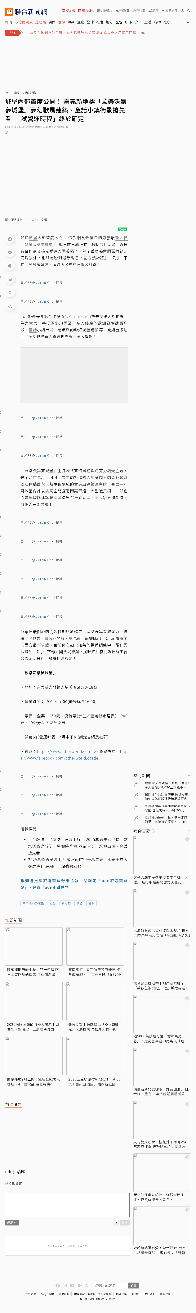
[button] (182, 10)
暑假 (91, 903)
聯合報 (70, 10)
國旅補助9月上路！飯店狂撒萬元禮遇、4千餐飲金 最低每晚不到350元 (33, 1081)
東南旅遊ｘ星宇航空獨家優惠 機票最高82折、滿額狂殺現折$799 (94, 972)
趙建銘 (40, 21)
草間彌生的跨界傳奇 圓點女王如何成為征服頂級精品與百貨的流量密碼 (167, 796)
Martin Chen (30, 219)
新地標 (66, 903)
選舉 (61, 21)
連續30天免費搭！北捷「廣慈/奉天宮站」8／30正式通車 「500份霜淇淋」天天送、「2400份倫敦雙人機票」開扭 (167, 785)
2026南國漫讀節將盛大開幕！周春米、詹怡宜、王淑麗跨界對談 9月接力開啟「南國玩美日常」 (34, 1026)
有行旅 (140, 10)
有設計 (124, 10)
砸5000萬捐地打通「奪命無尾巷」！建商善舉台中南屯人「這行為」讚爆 (160, 1038)
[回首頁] (30, 12)
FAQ (43, 1294)
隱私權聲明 (104, 1294)
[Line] (10, 252)
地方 (109, 21)
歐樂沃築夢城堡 (33, 903)
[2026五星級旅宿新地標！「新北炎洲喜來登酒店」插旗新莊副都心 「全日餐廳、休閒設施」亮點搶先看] (95, 1056)
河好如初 (107, 10)
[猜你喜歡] (189, 831)
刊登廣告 (30, 1294)
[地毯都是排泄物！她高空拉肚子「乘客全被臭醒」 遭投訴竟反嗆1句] (162, 961)
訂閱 (133, 1285)
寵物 (157, 21)
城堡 (80, 903)
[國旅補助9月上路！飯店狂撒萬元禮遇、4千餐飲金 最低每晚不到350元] (34, 1056)
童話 (53, 903)
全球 (90, 21)
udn (8, 92)
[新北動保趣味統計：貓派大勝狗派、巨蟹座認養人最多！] (162, 1172)
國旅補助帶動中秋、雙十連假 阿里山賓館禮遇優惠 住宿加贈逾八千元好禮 (33, 972)
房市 (138, 21)
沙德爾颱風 (24, 21)
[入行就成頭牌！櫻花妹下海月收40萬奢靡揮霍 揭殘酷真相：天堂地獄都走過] (162, 1120)
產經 (119, 21)
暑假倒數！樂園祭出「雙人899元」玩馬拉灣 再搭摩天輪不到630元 (93, 1026)
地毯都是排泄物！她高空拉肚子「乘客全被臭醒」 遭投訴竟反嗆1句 (160, 985)
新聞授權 (64, 1294)
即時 (8, 21)
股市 (128, 21)
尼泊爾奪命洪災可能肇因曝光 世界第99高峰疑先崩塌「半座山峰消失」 (162, 932)
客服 (51, 1294)
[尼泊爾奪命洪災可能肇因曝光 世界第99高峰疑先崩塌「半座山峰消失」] (162, 908)
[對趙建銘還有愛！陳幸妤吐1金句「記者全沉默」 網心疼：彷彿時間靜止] (162, 1226)
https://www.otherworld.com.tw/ (68, 751)
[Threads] (10, 266)
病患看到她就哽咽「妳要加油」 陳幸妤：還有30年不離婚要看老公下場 (161, 1091)
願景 (155, 10)
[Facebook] (10, 239)
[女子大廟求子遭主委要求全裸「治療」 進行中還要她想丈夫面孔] (162, 855)
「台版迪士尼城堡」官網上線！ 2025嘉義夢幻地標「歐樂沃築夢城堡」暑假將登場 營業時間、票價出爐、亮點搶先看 (78, 846)
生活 (147, 21)
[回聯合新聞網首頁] (9, 12)
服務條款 (79, 1294)
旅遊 (17, 92)
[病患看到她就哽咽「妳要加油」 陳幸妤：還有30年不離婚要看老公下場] (162, 1067)
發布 (125, 1223)
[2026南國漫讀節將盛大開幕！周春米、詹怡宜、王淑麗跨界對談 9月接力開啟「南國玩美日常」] (34, 1001)
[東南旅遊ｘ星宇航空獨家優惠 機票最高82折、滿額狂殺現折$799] (95, 946)
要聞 (52, 21)
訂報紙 (136, 1294)
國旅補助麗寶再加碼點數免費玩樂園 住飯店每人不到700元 (167, 808)
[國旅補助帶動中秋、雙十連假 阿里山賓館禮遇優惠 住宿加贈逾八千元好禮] (34, 946)
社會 (100, 21)
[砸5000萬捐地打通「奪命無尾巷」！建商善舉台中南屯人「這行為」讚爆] (162, 1014)
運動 (80, 21)
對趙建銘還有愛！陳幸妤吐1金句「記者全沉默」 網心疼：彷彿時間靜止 (161, 1250)
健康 (167, 21)
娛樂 (71, 21)
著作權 (91, 1294)
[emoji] (116, 1222)
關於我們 (150, 1294)
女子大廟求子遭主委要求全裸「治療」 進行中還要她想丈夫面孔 (160, 879)
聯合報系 (121, 1294)
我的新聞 (171, 10)
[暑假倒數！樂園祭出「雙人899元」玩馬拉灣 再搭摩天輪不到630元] (95, 1001)
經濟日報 (88, 10)
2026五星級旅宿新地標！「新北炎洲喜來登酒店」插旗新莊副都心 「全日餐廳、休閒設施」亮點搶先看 (94, 1081)
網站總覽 (165, 1294)
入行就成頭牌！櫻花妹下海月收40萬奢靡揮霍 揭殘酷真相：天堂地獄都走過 (161, 1144)
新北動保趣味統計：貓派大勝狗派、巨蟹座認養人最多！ (158, 1197)
